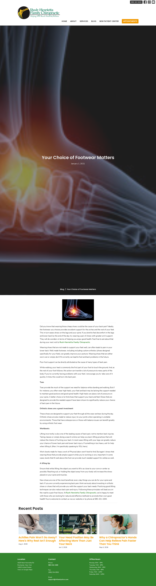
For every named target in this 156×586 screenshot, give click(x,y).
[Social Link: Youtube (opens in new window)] (153, 2)
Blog (93, 21)
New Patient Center (109, 21)
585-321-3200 (136, 2)
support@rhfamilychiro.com (58, 579)
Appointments (130, 21)
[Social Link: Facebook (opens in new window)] (145, 2)
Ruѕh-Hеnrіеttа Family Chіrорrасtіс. (75, 342)
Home (64, 21)
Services (84, 21)
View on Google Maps (25, 570)
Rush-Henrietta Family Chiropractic (81, 493)
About (73, 21)
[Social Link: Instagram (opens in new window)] (149, 2)
